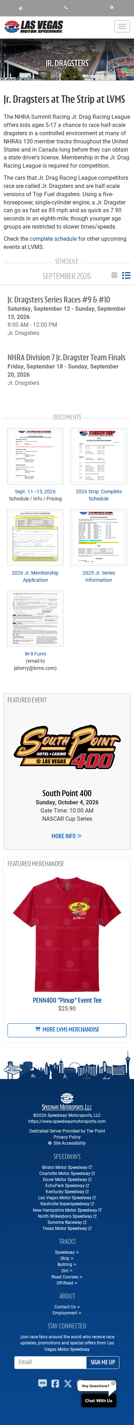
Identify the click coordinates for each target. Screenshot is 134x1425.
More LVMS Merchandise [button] (70, 1030)
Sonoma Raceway (65, 1222)
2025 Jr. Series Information (99, 576)
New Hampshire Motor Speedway (65, 1210)
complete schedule (53, 238)
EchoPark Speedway (65, 1185)
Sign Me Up (103, 1363)
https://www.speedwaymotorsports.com (67, 1121)
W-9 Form (35, 653)
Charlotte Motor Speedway (64, 1173)
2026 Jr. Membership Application (35, 576)
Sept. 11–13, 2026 (35, 491)
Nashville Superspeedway (65, 1203)
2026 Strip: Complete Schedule (99, 495)
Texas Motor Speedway (65, 1228)
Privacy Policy (67, 1137)
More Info (64, 837)
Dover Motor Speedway (65, 1179)
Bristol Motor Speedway (65, 1167)
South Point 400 (67, 794)
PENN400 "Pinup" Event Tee (67, 1000)
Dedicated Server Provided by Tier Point (67, 1131)
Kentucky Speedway (65, 1191)
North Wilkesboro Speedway (65, 1216)
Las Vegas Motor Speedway (64, 1197)
